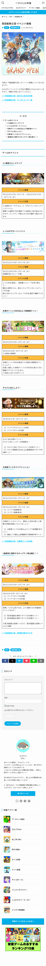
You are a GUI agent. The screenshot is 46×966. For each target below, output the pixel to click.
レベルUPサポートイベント (17, 126)
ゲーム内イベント (11, 120)
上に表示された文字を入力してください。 (19, 710)
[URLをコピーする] (41, 661)
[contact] (29, 801)
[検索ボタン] (3, 3)
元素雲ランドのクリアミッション (19, 134)
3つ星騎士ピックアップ (15, 123)
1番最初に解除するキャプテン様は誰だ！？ (22, 137)
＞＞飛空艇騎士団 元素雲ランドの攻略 (17, 541)
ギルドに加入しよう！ (15, 131)
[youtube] (25, 801)
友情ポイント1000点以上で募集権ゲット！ (22, 128)
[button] (5, 661)
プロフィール (24, 793)
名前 (6, 697)
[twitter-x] (17, 801)
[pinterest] (21, 801)
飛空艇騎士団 (15, 27)
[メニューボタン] (43, 3)
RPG (6, 27)
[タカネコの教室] (23, 3)
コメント (8, 679)
